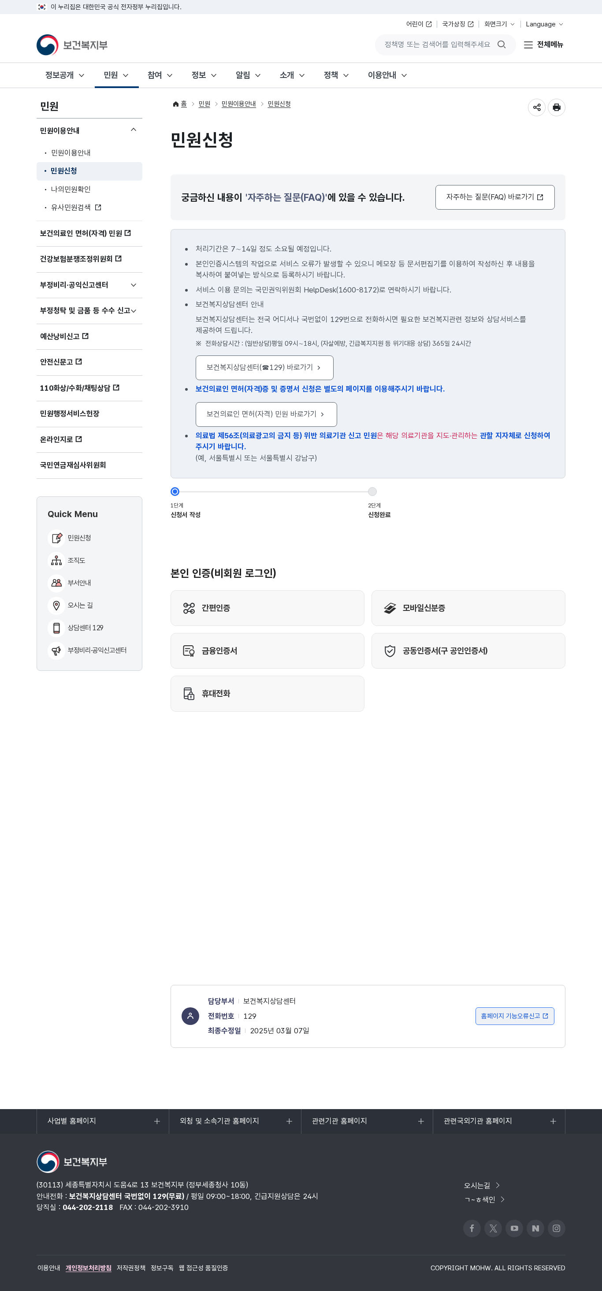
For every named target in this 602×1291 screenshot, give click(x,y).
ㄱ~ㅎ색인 (479, 1199)
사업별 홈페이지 (71, 1125)
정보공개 (59, 75)
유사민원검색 (71, 207)
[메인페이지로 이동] (72, 44)
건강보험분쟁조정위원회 (76, 259)
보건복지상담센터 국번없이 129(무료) (126, 1196)
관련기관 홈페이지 (339, 1125)
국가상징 (453, 24)
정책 (331, 75)
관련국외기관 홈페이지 (477, 1125)
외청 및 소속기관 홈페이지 (219, 1125)
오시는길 (477, 1185)
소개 (287, 75)
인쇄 (556, 107)
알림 (243, 75)
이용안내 (382, 75)
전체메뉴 (550, 44)
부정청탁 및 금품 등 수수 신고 (91, 315)
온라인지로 (56, 439)
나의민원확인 (71, 189)
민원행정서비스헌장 (70, 413)
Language (541, 24)
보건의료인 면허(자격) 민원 (81, 233)
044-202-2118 (88, 1207)
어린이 (415, 24)
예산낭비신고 (60, 336)
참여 (155, 75)
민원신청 (64, 170)
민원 (111, 75)
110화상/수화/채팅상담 (75, 388)
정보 (199, 75)
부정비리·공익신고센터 (87, 289)
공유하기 (537, 107)
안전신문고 (56, 362)
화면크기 (495, 24)
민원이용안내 (73, 133)
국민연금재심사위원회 (73, 465)
